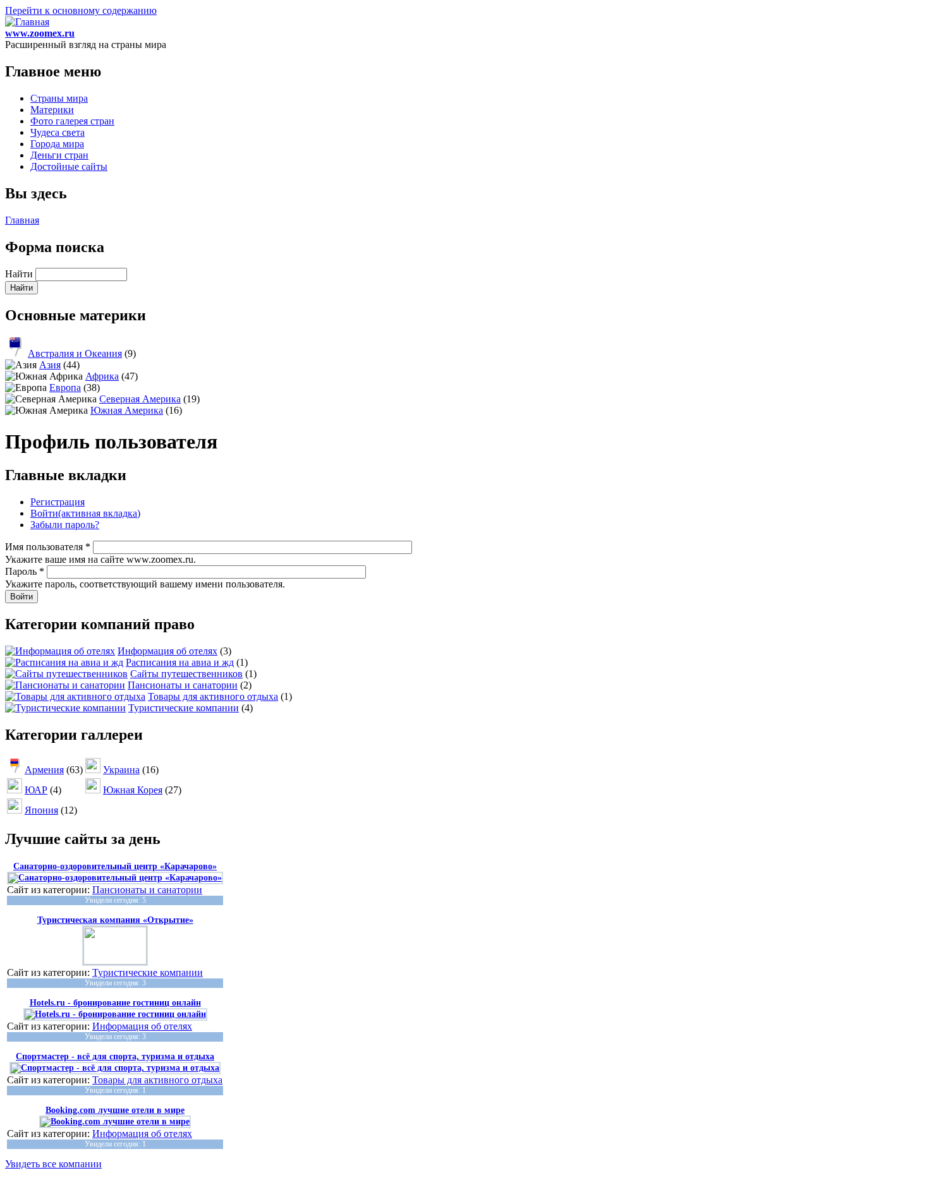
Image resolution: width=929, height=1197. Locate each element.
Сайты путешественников (186, 673)
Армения (44, 769)
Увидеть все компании (53, 1163)
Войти (85, 513)
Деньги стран (59, 155)
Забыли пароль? (64, 524)
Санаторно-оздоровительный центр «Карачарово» (115, 866)
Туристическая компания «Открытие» (115, 920)
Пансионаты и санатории (183, 685)
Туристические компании (183, 707)
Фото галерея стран (72, 121)
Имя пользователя (47, 546)
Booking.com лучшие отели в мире (115, 1110)
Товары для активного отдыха (213, 696)
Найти (20, 273)
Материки (52, 109)
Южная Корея (132, 790)
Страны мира (59, 98)
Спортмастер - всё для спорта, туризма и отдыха (115, 1056)
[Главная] (27, 21)
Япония (41, 810)
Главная (22, 220)
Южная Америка (126, 410)
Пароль (24, 571)
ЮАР (36, 790)
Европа (65, 387)
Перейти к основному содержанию (81, 10)
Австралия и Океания (75, 353)
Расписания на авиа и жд (180, 662)
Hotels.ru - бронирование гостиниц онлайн (115, 1003)
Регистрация (57, 501)
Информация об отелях (167, 651)
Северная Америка (140, 399)
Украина (121, 769)
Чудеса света (57, 132)
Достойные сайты (68, 166)
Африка (102, 376)
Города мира (57, 143)
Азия (50, 364)
